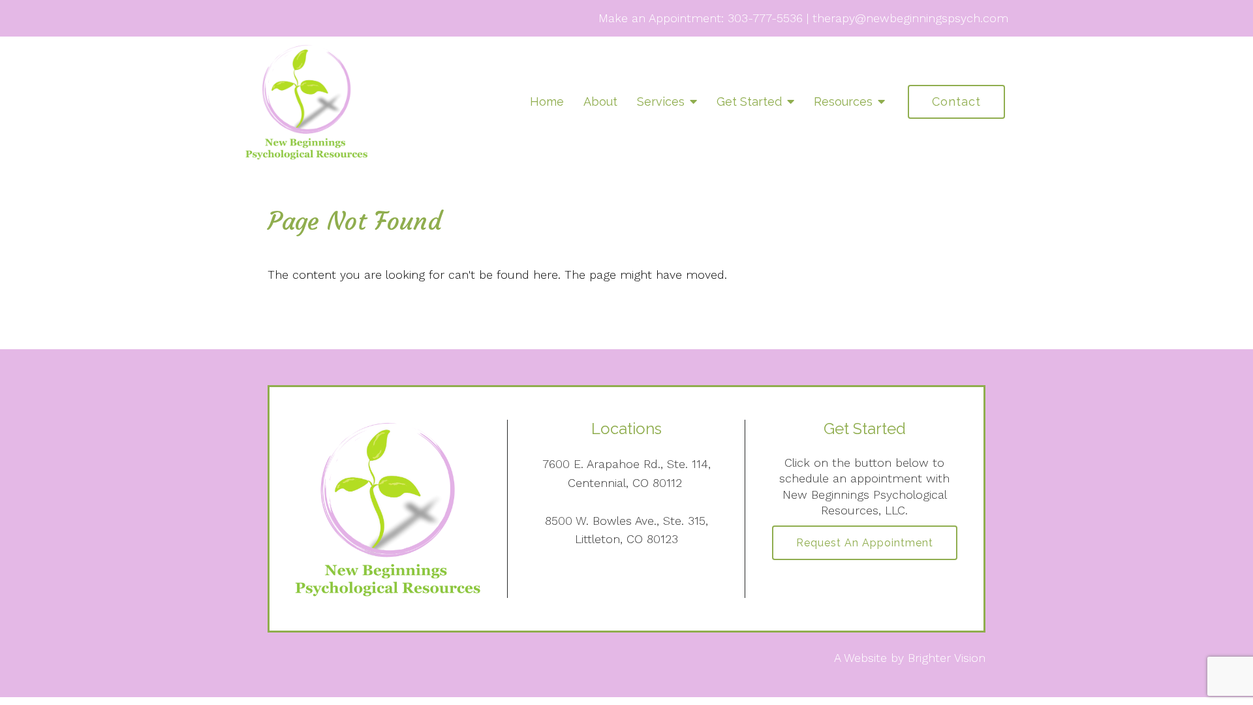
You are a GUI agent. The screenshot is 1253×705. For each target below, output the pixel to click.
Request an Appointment (864, 543)
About (600, 101)
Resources (843, 101)
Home (547, 101)
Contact (956, 101)
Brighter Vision (946, 658)
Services (661, 101)
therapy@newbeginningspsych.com (910, 18)
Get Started (749, 101)
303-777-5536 (765, 18)
